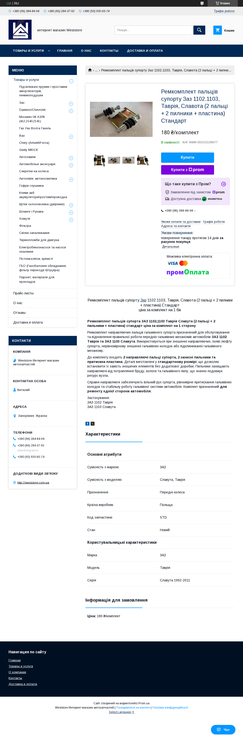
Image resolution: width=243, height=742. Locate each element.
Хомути (24, 218)
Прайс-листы (23, 293)
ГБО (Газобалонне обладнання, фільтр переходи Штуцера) (42, 268)
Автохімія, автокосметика (38, 178)
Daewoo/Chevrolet (32, 109)
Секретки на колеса (34, 171)
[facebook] (87, 424)
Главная (64, 50)
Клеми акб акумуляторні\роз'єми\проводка (43, 195)
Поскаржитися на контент (133, 707)
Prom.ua (144, 703)
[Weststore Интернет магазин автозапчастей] (20, 38)
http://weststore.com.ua (33, 482)
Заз (143, 300)
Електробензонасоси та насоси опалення (42, 249)
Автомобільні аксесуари (37, 164)
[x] (92, 424)
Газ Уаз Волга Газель (35, 128)
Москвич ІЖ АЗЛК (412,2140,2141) (32, 119)
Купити (187, 157)
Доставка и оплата (145, 50)
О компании (17, 672)
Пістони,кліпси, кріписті (36, 258)
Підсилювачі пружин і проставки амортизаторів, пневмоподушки (43, 91)
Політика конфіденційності (170, 707)
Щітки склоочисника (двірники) (42, 204)
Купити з (179, 170)
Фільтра (25, 225)
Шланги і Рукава (31, 211)
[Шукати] (199, 30)
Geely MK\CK (28, 150)
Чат (227, 730)
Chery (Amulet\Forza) (34, 142)
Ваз (22, 135)
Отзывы (19, 313)
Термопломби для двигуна (39, 240)
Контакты (109, 50)
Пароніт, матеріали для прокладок (36, 279)
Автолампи (27, 157)
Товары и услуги (28, 50)
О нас (86, 50)
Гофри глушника (31, 185)
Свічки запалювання (34, 233)
